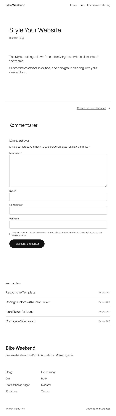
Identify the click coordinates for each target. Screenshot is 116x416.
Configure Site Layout (21, 321)
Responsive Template (20, 292)
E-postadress (16, 204)
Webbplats (14, 218)
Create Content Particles (91, 108)
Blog (22, 37)
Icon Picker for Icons (19, 311)
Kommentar (15, 153)
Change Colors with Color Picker (28, 302)
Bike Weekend (15, 5)
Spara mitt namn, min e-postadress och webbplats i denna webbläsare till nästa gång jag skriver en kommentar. (57, 234)
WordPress (105, 408)
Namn (12, 190)
